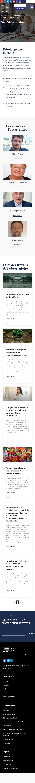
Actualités (6, 685)
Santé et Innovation (9, 714)
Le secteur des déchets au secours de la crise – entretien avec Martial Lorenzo (17, 564)
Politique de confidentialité (11, 768)
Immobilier (6, 710)
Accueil (5, 681)
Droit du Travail (8, 739)
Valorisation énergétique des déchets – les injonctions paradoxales (16, 352)
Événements (6, 757)
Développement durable (10, 718)
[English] (7, 12)
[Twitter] (8, 1)
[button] (32, 7)
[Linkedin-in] (11, 1)
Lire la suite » (10, 318)
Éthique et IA (7, 726)
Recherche (20, 8)
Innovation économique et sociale (13, 722)
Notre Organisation (9, 697)
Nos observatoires (8, 693)
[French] (3, 12)
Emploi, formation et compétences (13, 729)
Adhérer (31, 2)
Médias (5, 689)
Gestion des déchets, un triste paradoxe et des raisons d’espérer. (16, 471)
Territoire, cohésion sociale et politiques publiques (15, 734)
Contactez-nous (7, 764)
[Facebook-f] (17, 1)
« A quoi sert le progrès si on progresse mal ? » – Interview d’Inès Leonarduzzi (17, 411)
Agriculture (6, 743)
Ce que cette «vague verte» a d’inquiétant (17, 295)
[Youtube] (14, 1)
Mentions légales (8, 760)
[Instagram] (20, 1)
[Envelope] (1, 1)
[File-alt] (5, 1)
